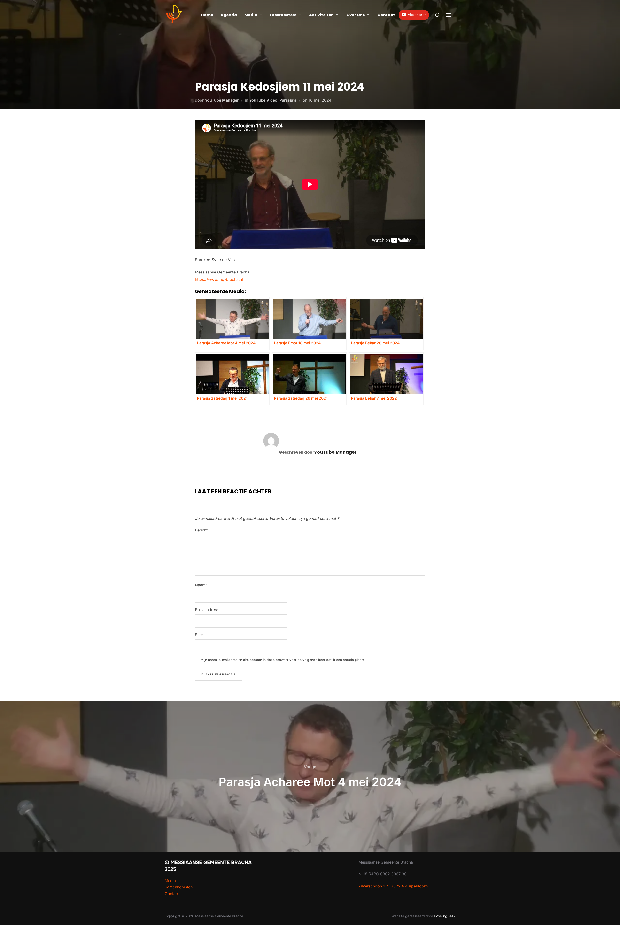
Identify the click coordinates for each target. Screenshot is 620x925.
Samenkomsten (179, 887)
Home (207, 15)
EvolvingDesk (444, 916)
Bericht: (202, 530)
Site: (199, 634)
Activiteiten (321, 15)
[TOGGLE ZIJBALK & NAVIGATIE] (450, 15)
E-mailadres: (206, 609)
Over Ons (355, 15)
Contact (386, 15)
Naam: (201, 585)
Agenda (228, 15)
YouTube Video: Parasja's (272, 100)
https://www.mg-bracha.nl (219, 279)
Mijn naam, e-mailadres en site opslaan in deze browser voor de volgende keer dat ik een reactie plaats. (283, 660)
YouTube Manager (222, 100)
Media (250, 15)
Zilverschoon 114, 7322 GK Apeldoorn (393, 886)
